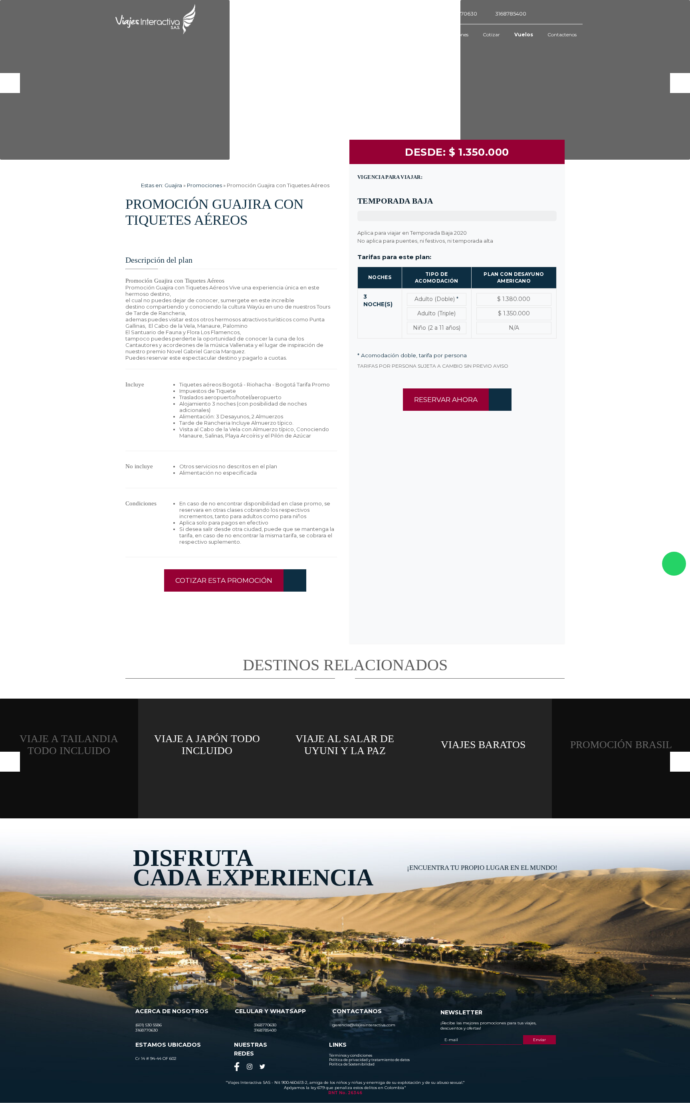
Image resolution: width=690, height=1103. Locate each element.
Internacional (408, 35)
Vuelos (523, 35)
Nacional (369, 35)
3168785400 (510, 13)
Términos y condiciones (350, 1055)
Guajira (173, 185)
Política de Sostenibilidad (352, 1064)
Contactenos (562, 35)
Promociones (453, 35)
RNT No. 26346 (345, 1092)
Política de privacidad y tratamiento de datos (369, 1059)
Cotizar (491, 35)
